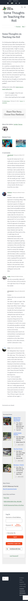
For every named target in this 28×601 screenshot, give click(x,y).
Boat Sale (6, 498)
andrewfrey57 (10, 155)
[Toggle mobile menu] (25, 7)
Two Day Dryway (18, 449)
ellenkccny (9, 192)
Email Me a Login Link (14, 543)
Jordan (8, 276)
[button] (3, 143)
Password (8, 525)
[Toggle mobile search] (22, 7)
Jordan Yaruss (7, 101)
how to (21, 101)
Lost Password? (14, 556)
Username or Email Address (13, 517)
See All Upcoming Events (10, 489)
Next (23, 26)
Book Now (20, 444)
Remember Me (11, 533)
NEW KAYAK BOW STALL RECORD (13, 501)
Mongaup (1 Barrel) (19, 465)
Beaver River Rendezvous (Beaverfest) (17, 419)
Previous (18, 26)
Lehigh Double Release (17, 433)
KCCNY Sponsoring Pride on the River (14, 505)
